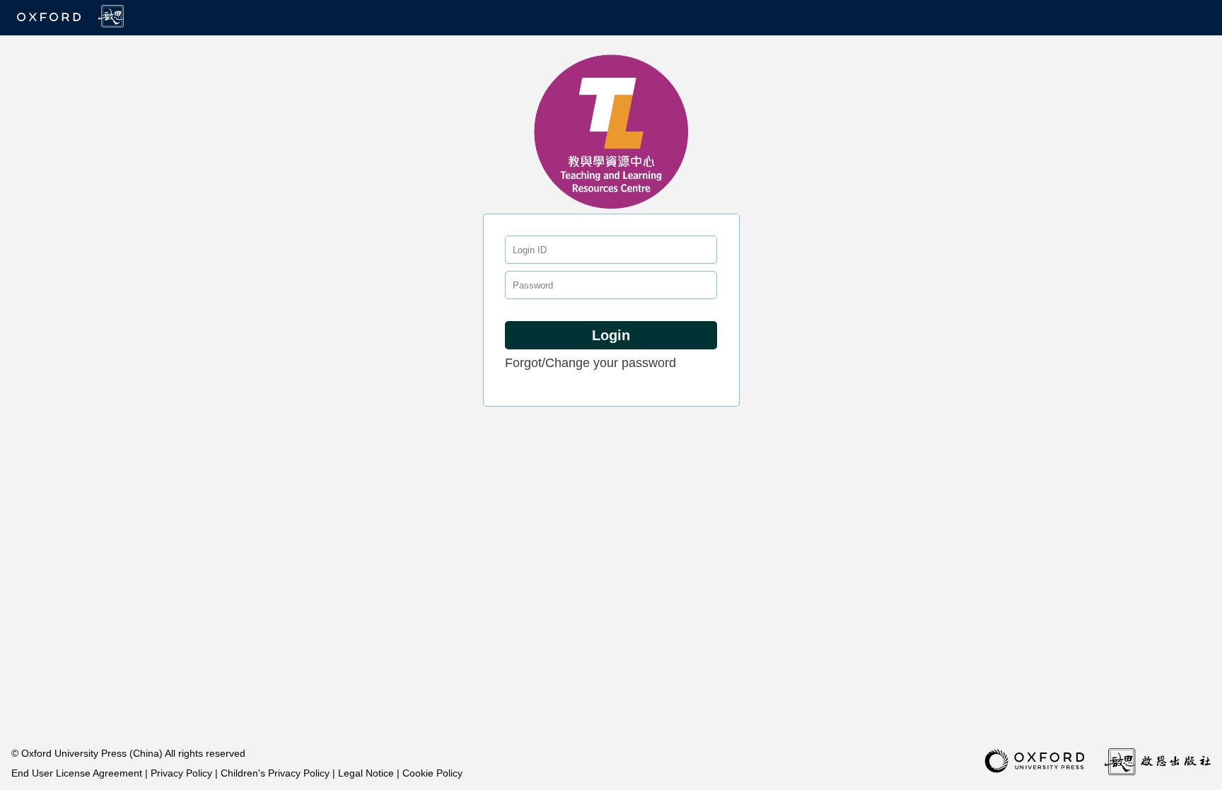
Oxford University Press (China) (93, 753)
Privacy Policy (183, 773)
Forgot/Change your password (590, 363)
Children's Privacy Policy (276, 773)
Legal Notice (367, 773)
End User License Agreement (78, 773)
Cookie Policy (432, 773)
